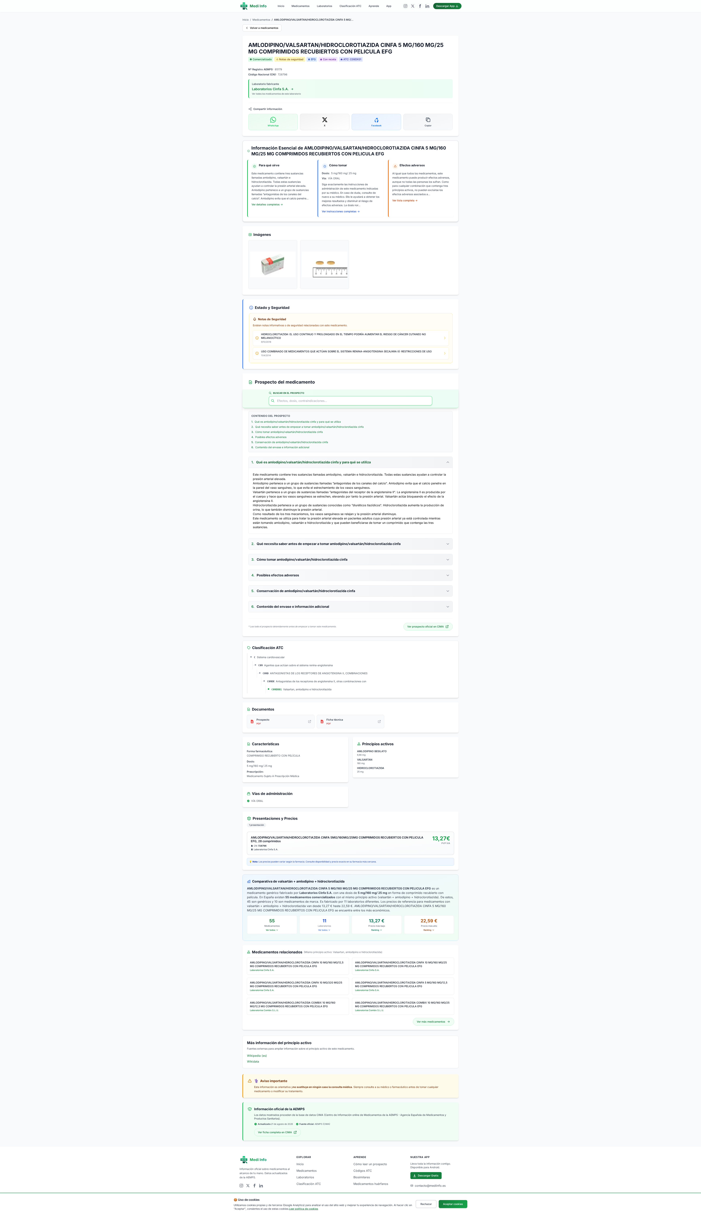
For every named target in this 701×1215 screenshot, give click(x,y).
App (388, 5)
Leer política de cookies (303, 1208)
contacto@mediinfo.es (430, 1185)
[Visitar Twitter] (413, 6)
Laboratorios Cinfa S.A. (270, 89)
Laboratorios (324, 5)
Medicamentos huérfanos (370, 1184)
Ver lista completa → (404, 200)
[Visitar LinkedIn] (427, 6)
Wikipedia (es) (257, 1055)
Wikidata (253, 1061)
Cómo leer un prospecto (370, 1164)
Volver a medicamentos (264, 27)
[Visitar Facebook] (420, 6)
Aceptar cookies (453, 1204)
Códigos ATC (362, 1170)
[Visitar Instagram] (405, 6)
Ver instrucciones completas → (341, 211)
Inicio (281, 5)
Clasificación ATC (350, 5)
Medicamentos (301, 5)
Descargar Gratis (428, 1175)
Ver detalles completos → (267, 204)
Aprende (374, 5)
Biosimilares (361, 1177)
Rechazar (426, 1204)
